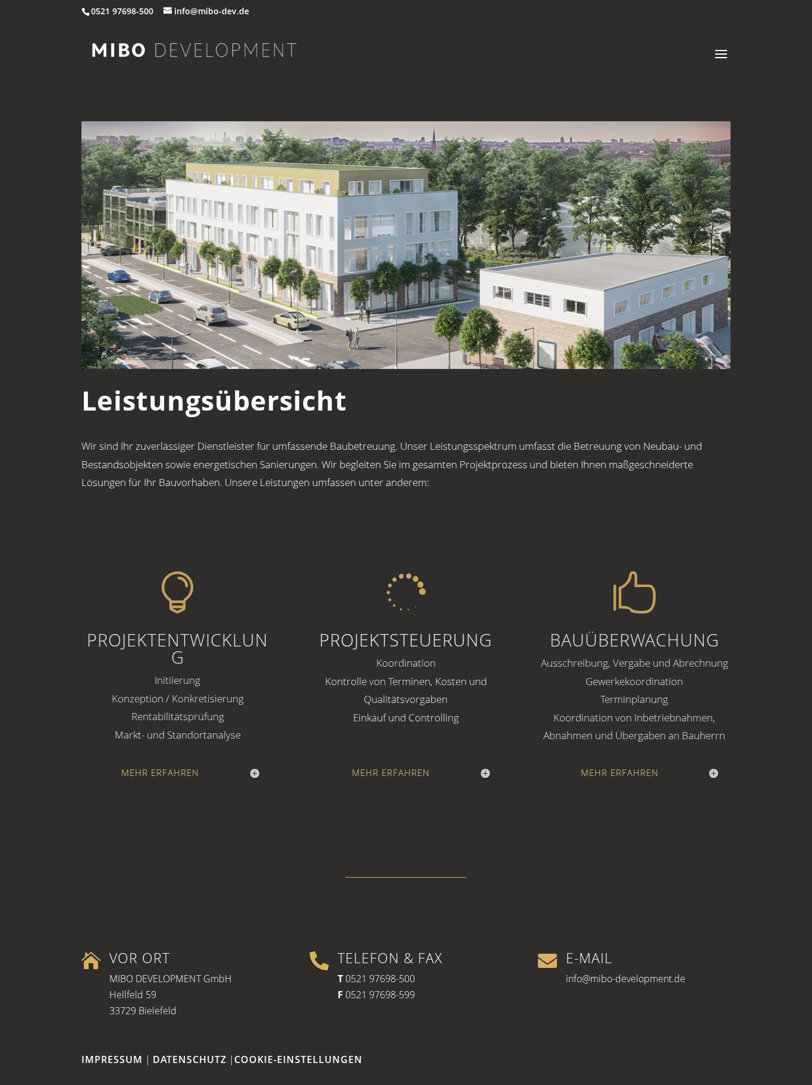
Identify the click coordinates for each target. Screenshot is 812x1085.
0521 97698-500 (380, 978)
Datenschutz (189, 1059)
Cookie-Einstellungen (298, 1059)
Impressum (112, 1059)
